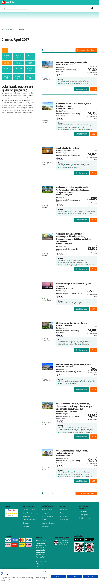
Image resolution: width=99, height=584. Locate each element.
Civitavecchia (70, 331)
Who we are (63, 509)
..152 (48, 50)
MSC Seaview (60, 366)
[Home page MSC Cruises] (59, 74)
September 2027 (30, 69)
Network (62, 513)
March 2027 (29, 55)
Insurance (44, 520)
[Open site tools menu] (96, 2)
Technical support (47, 509)
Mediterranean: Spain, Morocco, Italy (71, 62)
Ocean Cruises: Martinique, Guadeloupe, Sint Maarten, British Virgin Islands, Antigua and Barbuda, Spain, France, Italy (74, 406)
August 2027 (18, 69)
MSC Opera (59, 195)
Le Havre (68, 293)
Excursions (26, 523)
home (3, 30)
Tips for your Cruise (29, 516)
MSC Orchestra (61, 150)
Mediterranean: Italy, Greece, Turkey (71, 323)
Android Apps (64, 520)
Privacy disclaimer (47, 513)
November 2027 (18, 77)
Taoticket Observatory (85, 518)
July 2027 (7, 69)
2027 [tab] (4, 50)
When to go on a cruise (30, 520)
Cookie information (47, 516)
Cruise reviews (83, 511)
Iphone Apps (64, 516)
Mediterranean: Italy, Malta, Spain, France (73, 364)
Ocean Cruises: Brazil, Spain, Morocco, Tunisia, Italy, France (72, 452)
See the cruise (81, 89)
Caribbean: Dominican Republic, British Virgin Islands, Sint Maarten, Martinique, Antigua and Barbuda (73, 190)
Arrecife (68, 70)
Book (94, 89)
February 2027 (18, 56)
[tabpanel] (18, 67)
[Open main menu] (96, 8)
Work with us (45, 526)
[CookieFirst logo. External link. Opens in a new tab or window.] (2, 573)
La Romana (69, 200)
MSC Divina (59, 325)
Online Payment (83, 515)
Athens (68, 155)
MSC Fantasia (60, 65)
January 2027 (6, 56)
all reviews (11, 516)
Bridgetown (69, 249)
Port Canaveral (70, 114)
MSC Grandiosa (61, 108)
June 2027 (30, 63)
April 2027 (7, 63)
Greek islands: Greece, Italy (67, 148)
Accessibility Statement (48, 523)
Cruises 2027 (11, 30)
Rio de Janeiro (70, 461)
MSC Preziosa (60, 288)
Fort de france (70, 416)
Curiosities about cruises (30, 509)
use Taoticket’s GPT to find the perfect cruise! (63, 542)
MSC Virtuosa (60, 455)
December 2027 (30, 77)
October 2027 (7, 77)
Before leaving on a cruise (30, 513)
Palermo (68, 372)
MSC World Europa (62, 411)
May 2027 (18, 63)
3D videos (26, 526)
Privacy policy (45, 571)
